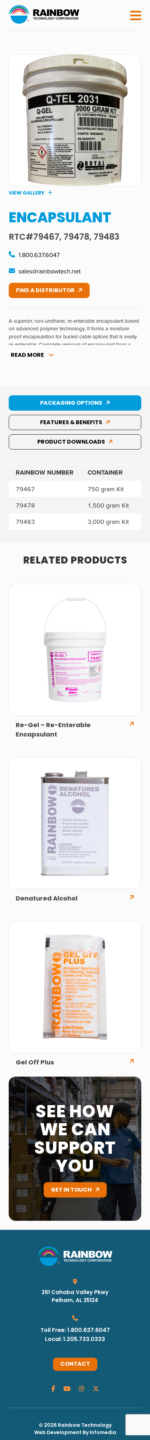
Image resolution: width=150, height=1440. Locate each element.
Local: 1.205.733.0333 (75, 1339)
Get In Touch (71, 1190)
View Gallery (26, 193)
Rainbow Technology (85, 1426)
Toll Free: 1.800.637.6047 (75, 1330)
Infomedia (103, 1433)
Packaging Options (71, 403)
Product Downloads (71, 442)
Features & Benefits (71, 423)
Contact (75, 1364)
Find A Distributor (45, 291)
